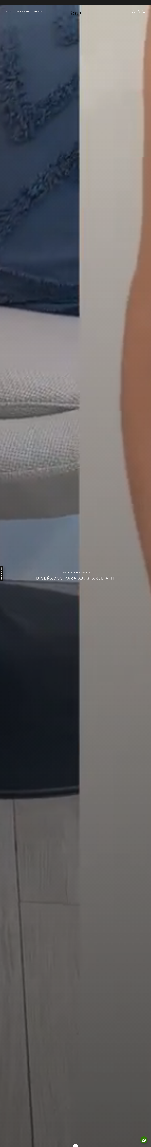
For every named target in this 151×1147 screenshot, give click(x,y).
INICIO (8, 11)
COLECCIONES (22, 11)
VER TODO (38, 11)
